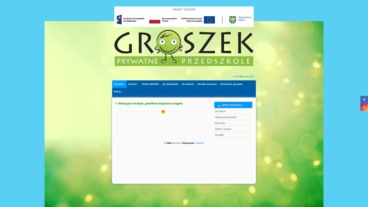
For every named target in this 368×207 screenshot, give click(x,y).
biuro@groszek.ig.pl (244, 76)
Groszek (176, 143)
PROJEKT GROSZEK (184, 9)
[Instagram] (364, 107)
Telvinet (199, 143)
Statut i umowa (223, 129)
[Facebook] (364, 99)
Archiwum (220, 111)
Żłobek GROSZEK (150, 84)
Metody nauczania (207, 84)
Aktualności (188, 84)
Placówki (118, 84)
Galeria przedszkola (225, 117)
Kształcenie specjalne (231, 84)
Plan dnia (220, 123)
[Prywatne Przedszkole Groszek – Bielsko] (184, 65)
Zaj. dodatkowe (170, 84)
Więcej (117, 91)
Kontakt (132, 84)
